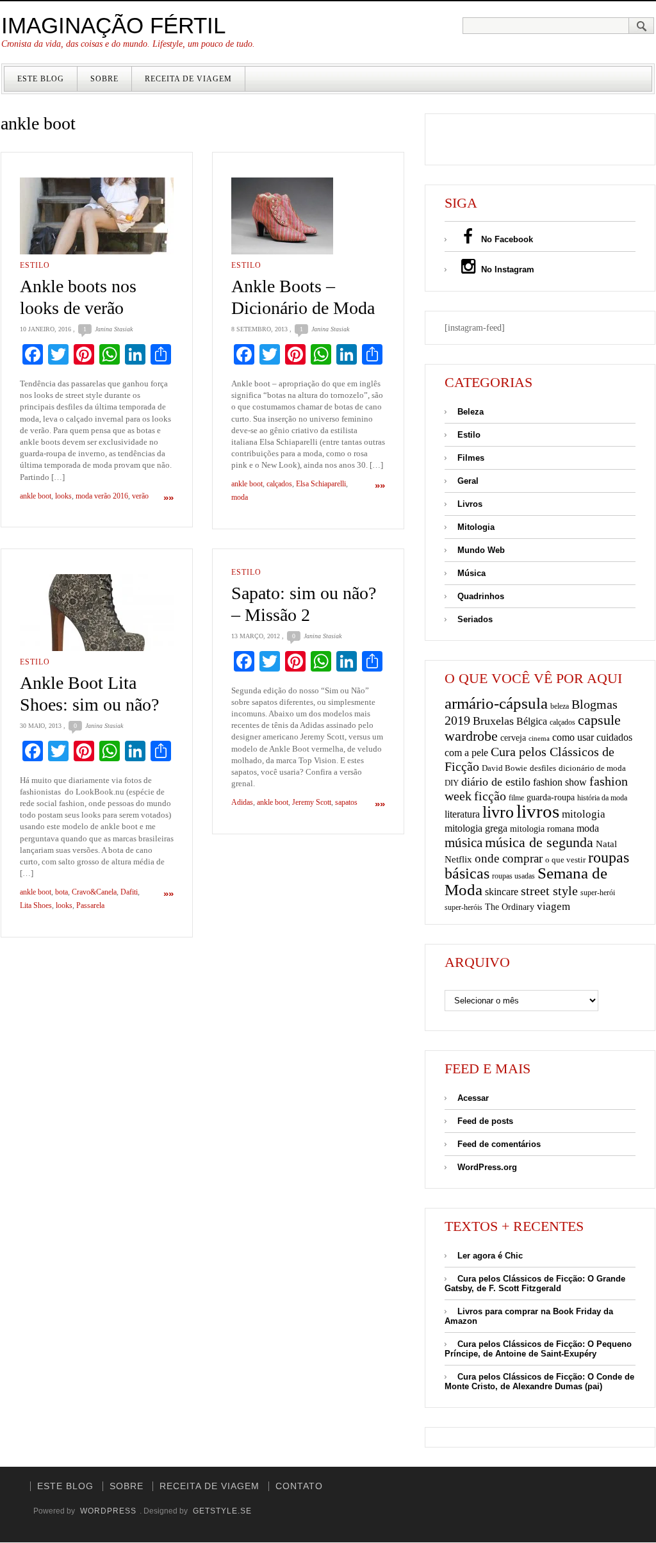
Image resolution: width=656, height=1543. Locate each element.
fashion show (560, 782)
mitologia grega (476, 828)
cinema (539, 738)
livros (537, 811)
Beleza (470, 412)
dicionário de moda (592, 768)
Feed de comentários (499, 1144)
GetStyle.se (222, 1510)
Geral (468, 481)
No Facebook (506, 239)
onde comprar (509, 858)
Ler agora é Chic (490, 1255)
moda (239, 497)
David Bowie (504, 768)
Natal (606, 843)
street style (549, 891)
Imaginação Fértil (113, 25)
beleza (559, 706)
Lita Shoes (36, 905)
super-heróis (463, 908)
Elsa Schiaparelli (321, 483)
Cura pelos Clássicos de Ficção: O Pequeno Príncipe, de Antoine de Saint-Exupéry (538, 1348)
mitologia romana (542, 829)
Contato (299, 1486)
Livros (469, 504)
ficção (490, 796)
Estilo (35, 265)
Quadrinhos (480, 596)
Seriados (475, 619)
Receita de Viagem (188, 78)
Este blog (40, 78)
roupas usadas (513, 875)
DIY (452, 783)
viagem (553, 906)
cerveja (513, 738)
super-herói (597, 893)
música (463, 842)
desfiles (543, 768)
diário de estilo (495, 781)
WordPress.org (487, 1167)
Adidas (242, 802)
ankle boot (35, 495)
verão (140, 495)
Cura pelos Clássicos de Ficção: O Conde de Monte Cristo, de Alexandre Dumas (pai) (539, 1381)
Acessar (473, 1098)
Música (471, 573)
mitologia (583, 814)
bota (61, 891)
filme (516, 797)
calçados (279, 483)
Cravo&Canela (94, 891)
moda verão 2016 (102, 495)
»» (168, 497)
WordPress (108, 1510)
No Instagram (506, 269)
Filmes (470, 458)
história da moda (602, 797)
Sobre (104, 78)
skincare (501, 891)
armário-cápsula (496, 703)
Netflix (458, 859)
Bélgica (531, 721)
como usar (573, 737)
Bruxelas (493, 720)
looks (63, 495)
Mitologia (476, 527)
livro (498, 812)
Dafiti (129, 891)
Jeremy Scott (311, 802)
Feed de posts (485, 1121)
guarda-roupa (551, 797)
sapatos (346, 802)
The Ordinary (509, 907)
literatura (462, 814)
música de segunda (539, 842)
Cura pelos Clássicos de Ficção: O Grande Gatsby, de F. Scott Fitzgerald (535, 1283)
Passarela (90, 905)
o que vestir (565, 859)
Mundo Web (481, 550)
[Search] (641, 25)
